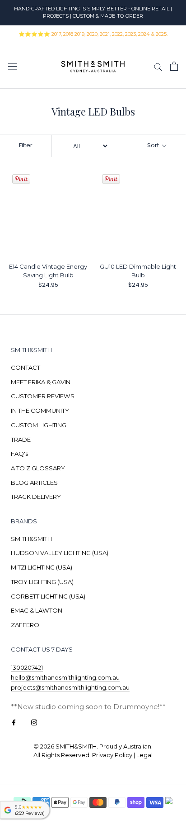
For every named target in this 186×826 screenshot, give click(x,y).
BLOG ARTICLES (34, 482)
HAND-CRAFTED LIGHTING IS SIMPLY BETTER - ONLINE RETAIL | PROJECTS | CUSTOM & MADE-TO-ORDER (93, 12)
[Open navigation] (12, 66)
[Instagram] (34, 722)
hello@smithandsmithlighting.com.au (65, 677)
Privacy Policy (112, 754)
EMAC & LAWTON (36, 610)
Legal (144, 754)
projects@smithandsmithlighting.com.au (70, 687)
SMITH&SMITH (31, 538)
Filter (26, 145)
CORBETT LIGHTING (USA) (48, 596)
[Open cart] (174, 66)
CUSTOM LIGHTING (38, 425)
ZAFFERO (25, 624)
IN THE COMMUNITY (40, 410)
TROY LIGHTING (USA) (42, 581)
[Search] (158, 66)
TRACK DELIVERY (36, 496)
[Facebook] (14, 722)
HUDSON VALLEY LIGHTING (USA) (59, 552)
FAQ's (19, 453)
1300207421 (27, 667)
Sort (153, 145)
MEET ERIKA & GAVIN (40, 382)
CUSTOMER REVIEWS (42, 396)
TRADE (21, 439)
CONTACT (25, 367)
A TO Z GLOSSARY (38, 468)
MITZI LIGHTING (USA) (41, 567)
